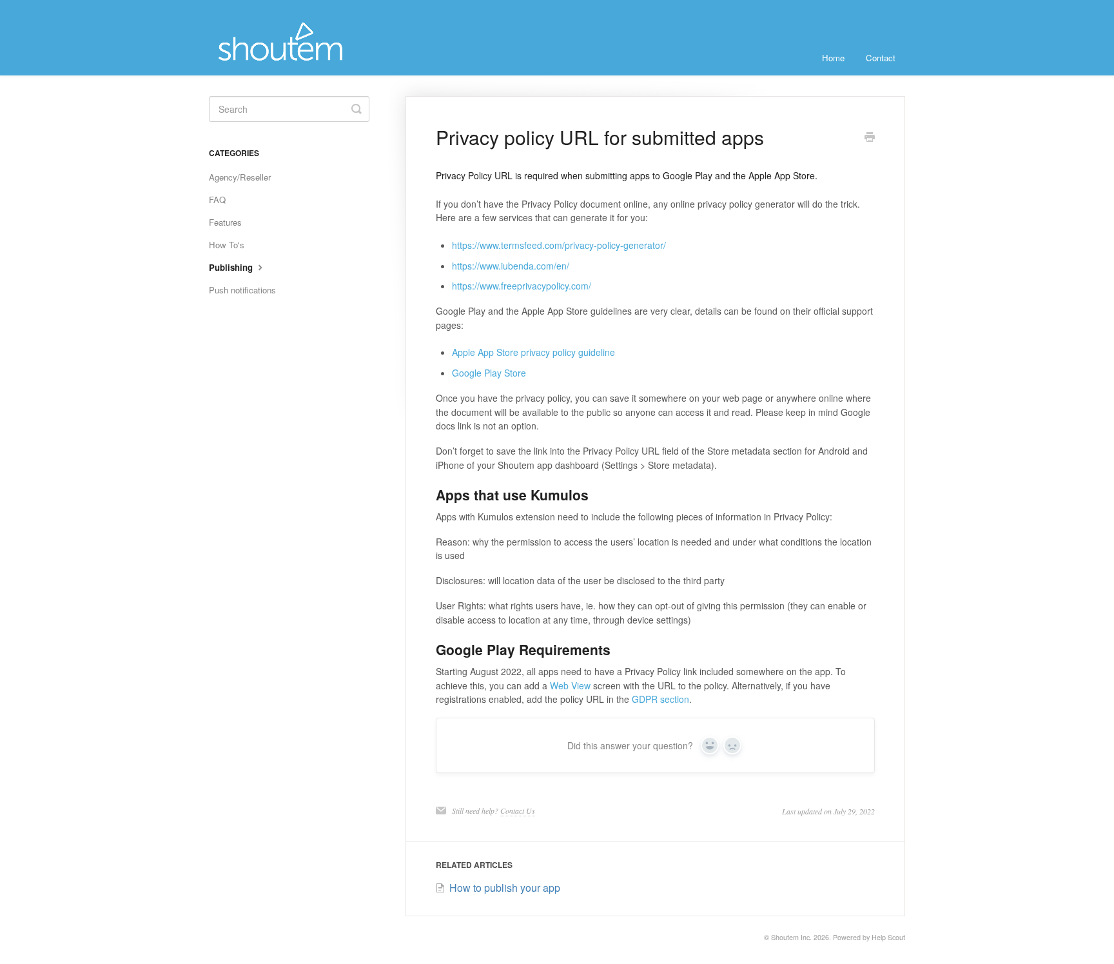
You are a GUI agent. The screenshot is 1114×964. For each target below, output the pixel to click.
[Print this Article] (870, 138)
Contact (880, 58)
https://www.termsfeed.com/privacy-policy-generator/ (559, 245)
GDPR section (660, 699)
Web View (570, 685)
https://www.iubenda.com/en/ (510, 265)
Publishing (232, 267)
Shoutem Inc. (791, 937)
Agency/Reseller (240, 177)
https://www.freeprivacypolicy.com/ (521, 285)
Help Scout (888, 937)
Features (225, 222)
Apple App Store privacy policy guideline (533, 352)
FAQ (217, 199)
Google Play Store (489, 372)
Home (833, 58)
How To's (226, 245)
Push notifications (242, 290)
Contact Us (517, 810)
